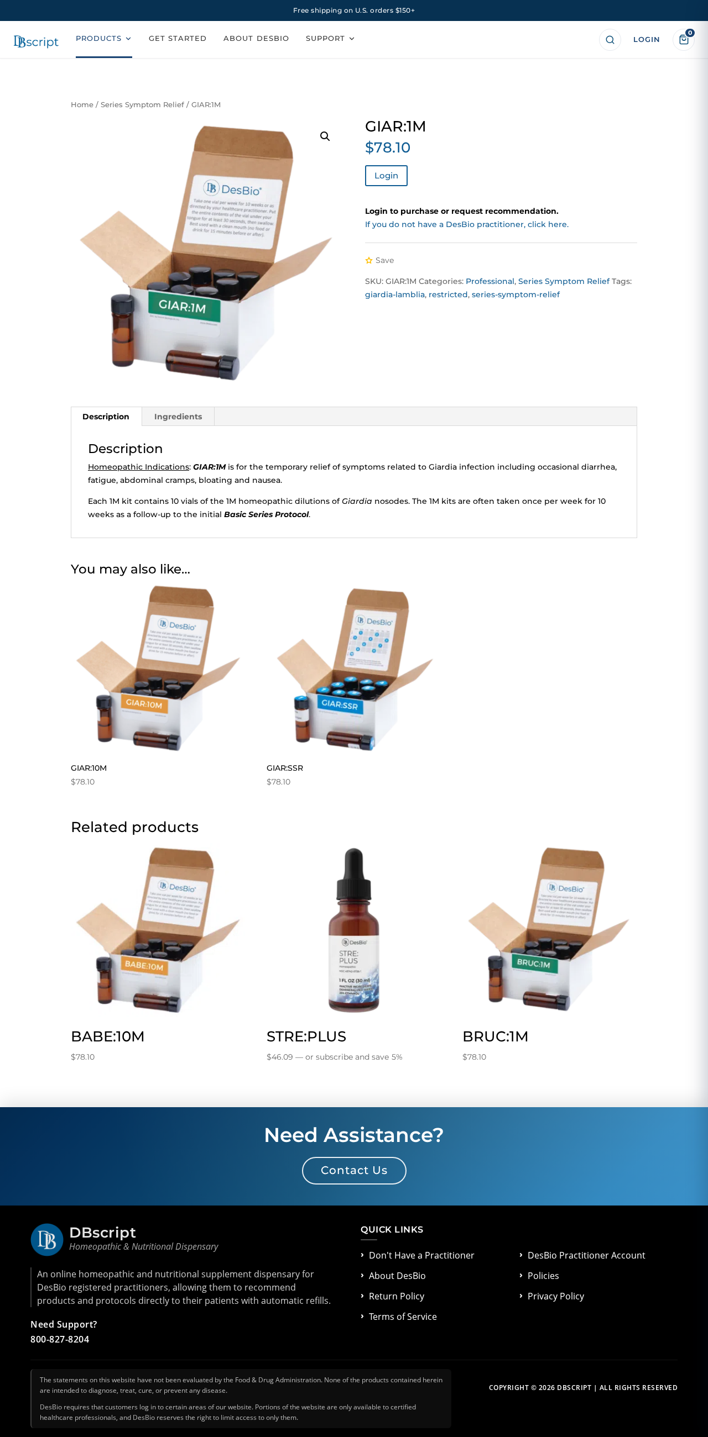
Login (386, 175)
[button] (325, 136)
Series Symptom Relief (142, 105)
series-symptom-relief (516, 294)
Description (105, 417)
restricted (448, 294)
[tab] (106, 416)
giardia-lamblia (395, 294)
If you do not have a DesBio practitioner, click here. (467, 224)
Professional (490, 281)
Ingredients (178, 417)
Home (82, 105)
